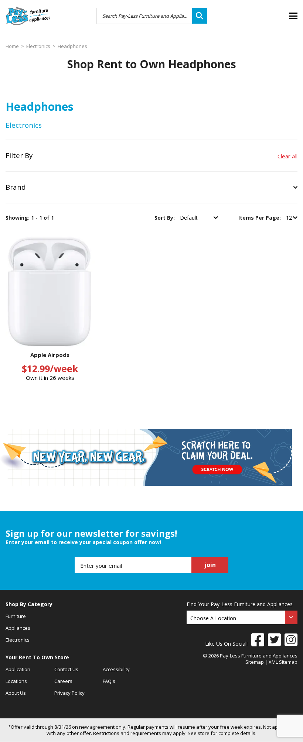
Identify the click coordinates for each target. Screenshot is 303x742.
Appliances (18, 628)
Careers (63, 681)
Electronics (38, 46)
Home (12, 46)
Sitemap (254, 662)
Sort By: (165, 217)
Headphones (72, 46)
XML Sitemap (283, 662)
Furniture (16, 616)
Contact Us (66, 669)
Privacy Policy (69, 693)
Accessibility (116, 669)
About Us (16, 693)
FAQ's (109, 681)
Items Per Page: (260, 217)
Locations (16, 681)
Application (18, 669)
